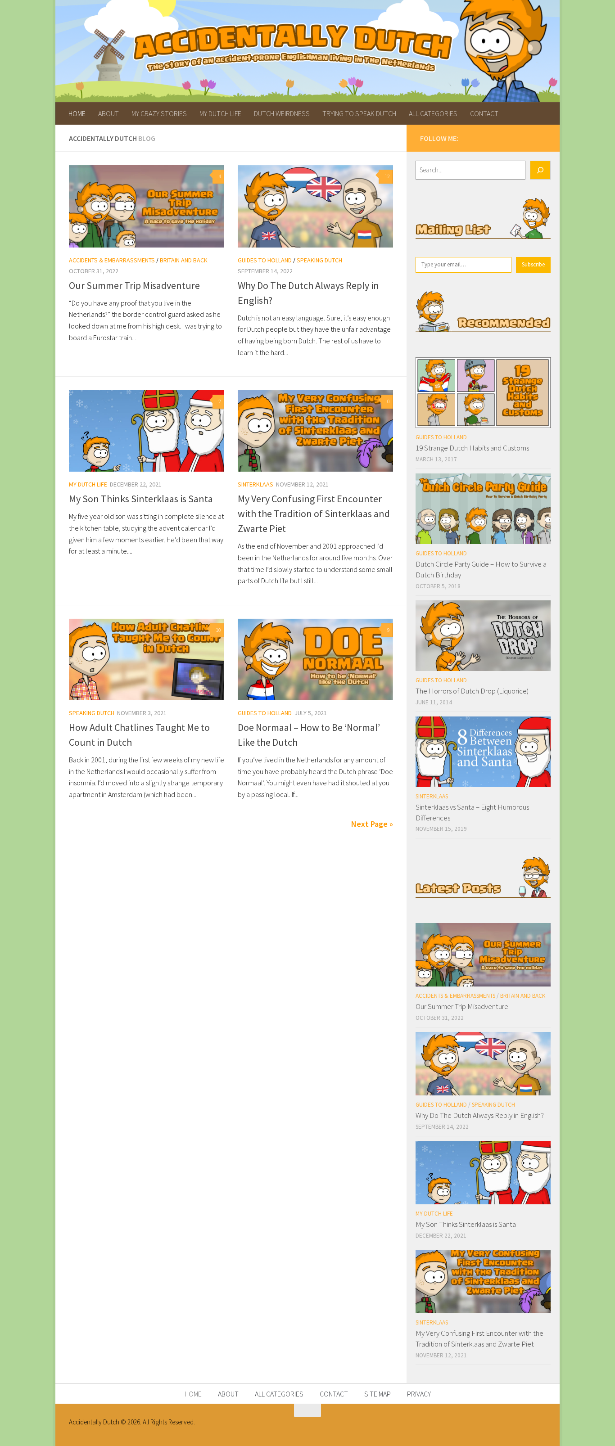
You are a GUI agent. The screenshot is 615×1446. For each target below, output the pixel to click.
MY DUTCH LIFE (220, 113)
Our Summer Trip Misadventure (134, 285)
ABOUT (108, 113)
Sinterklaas (255, 484)
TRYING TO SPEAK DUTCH (359, 113)
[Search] (540, 170)
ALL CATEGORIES (433, 113)
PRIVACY (419, 1393)
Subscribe (533, 264)
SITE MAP (377, 1393)
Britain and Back (184, 260)
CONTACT (484, 113)
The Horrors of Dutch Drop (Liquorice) (472, 691)
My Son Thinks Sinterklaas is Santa (141, 498)
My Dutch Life (88, 484)
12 (387, 176)
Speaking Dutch (319, 260)
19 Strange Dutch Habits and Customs (472, 448)
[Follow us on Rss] (534, 136)
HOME (77, 113)
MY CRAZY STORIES (159, 113)
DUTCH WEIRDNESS (282, 113)
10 (218, 629)
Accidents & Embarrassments (112, 260)
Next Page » (372, 824)
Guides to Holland (265, 260)
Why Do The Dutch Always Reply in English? (480, 1115)
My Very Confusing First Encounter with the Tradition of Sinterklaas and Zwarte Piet (314, 513)
